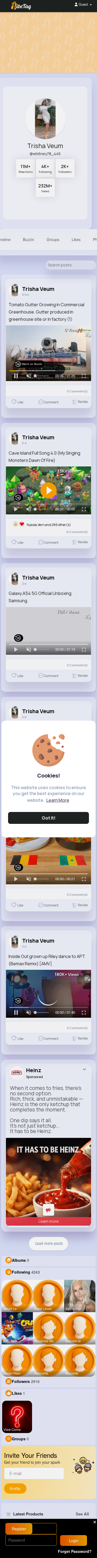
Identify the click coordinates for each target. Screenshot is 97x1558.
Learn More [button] (57, 800)
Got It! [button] (49, 818)
